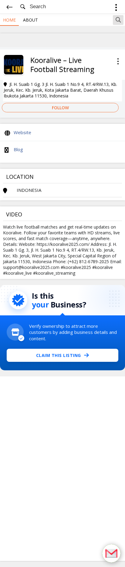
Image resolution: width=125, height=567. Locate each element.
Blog (18, 149)
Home (9, 20)
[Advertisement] (62, 469)
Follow (60, 107)
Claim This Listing (58, 355)
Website (22, 132)
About (30, 20)
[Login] (116, 8)
